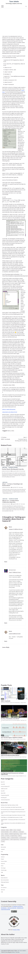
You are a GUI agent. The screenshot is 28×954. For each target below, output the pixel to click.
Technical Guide (4, 799)
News (2, 793)
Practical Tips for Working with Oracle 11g (12, 469)
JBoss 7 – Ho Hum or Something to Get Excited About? (12, 484)
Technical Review (13, 467)
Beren (10, 527)
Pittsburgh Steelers (5, 882)
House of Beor (4, 861)
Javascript (21, 831)
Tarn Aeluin (14, 1)
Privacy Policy (16, 929)
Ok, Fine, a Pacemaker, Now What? (8, 807)
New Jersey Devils (5, 880)
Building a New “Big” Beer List (7, 805)
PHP (25, 833)
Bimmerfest (3, 847)
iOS (10, 831)
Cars (2, 784)
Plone (2, 835)
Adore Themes (15, 952)
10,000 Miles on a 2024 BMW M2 (7, 817)
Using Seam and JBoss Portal (9, 412)
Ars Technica (3, 887)
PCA (2, 851)
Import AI (3, 863)
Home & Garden (4, 786)
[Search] (26, 6)
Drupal (19, 830)
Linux (10, 21)
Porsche (7, 835)
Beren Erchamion (6, 29)
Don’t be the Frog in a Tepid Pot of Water (9, 809)
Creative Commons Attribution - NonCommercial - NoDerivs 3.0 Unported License (12, 908)
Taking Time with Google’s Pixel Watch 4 (9, 815)
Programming (4, 795)
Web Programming (14, 839)
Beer (2, 782)
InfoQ (2, 865)
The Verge (3, 868)
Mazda (6, 833)
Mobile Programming (14, 833)
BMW (11, 830)
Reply (5, 561)
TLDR (2, 872)
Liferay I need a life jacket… (9, 409)
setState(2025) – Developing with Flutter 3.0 (10, 819)
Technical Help (23, 837)
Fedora (9, 431)
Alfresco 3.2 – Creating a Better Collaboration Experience (10, 501)
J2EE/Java (4, 21)
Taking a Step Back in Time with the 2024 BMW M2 (11, 823)
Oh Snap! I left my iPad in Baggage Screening (10, 811)
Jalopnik (2, 849)
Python (19, 835)
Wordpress (22, 839)
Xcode (2, 841)
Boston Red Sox (4, 877)
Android (3, 830)
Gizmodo (3, 889)
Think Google (3, 870)
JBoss (12, 431)
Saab (8, 837)
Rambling (3, 797)
